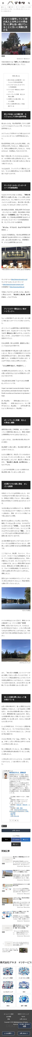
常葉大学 (19, 804)
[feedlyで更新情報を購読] (15, 820)
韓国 (18, 808)
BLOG (4, 826)
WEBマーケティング (23, 1014)
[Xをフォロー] (10, 820)
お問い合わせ (16, 830)
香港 (21, 808)
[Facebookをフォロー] (13, 820)
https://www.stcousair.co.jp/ (19, 279)
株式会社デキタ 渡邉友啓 (17, 772)
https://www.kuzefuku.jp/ (17, 287)
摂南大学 (25, 804)
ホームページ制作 (8, 1014)
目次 (13, 76)
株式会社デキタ (18, 1022)
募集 (9, 1019)
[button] (16, 844)
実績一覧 (13, 814)
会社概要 (13, 813)
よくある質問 (7, 1033)
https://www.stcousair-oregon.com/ (13, 284)
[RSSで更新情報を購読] (18, 820)
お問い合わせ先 (15, 816)
